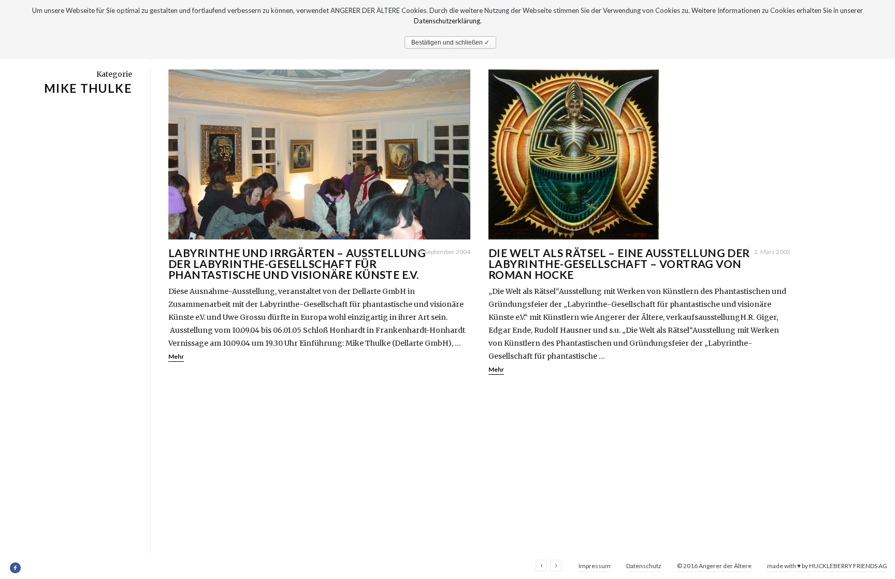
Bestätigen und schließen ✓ (450, 42)
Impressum (595, 566)
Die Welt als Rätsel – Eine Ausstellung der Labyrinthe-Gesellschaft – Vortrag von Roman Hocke (619, 263)
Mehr (176, 356)
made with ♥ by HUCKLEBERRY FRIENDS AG (827, 566)
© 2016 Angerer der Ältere (714, 566)
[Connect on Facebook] (16, 568)
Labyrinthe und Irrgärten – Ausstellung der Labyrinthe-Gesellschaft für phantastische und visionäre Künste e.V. (297, 263)
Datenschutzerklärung (447, 21)
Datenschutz (643, 566)
